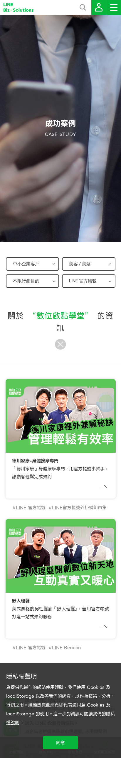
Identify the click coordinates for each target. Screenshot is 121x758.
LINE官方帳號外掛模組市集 (79, 507)
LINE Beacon (66, 647)
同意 (60, 742)
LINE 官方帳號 (31, 507)
